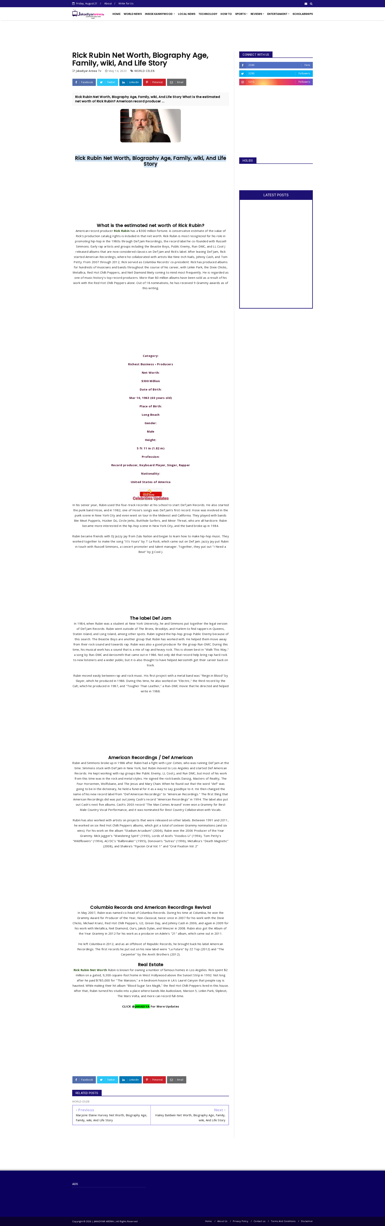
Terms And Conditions (283, 1221)
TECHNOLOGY (208, 14)
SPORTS (240, 14)
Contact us (259, 1221)
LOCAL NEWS (186, 14)
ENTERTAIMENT (277, 14)
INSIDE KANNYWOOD (159, 14)
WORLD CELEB (144, 71)
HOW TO (226, 14)
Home (208, 1221)
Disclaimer (307, 1221)
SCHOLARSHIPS (303, 14)
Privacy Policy (240, 1221)
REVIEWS (256, 14)
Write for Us (126, 3)
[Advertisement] (192, 36)
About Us (222, 1221)
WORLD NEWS (133, 14)
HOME (116, 14)
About (108, 3)
